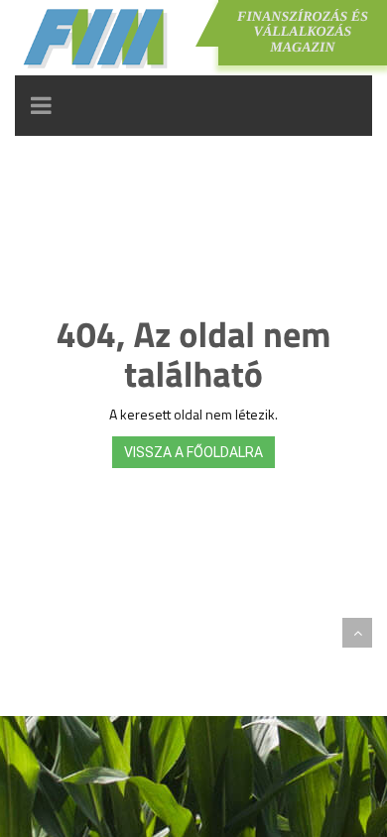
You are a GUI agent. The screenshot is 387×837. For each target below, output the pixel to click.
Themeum (124, 632)
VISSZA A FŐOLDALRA (193, 452)
